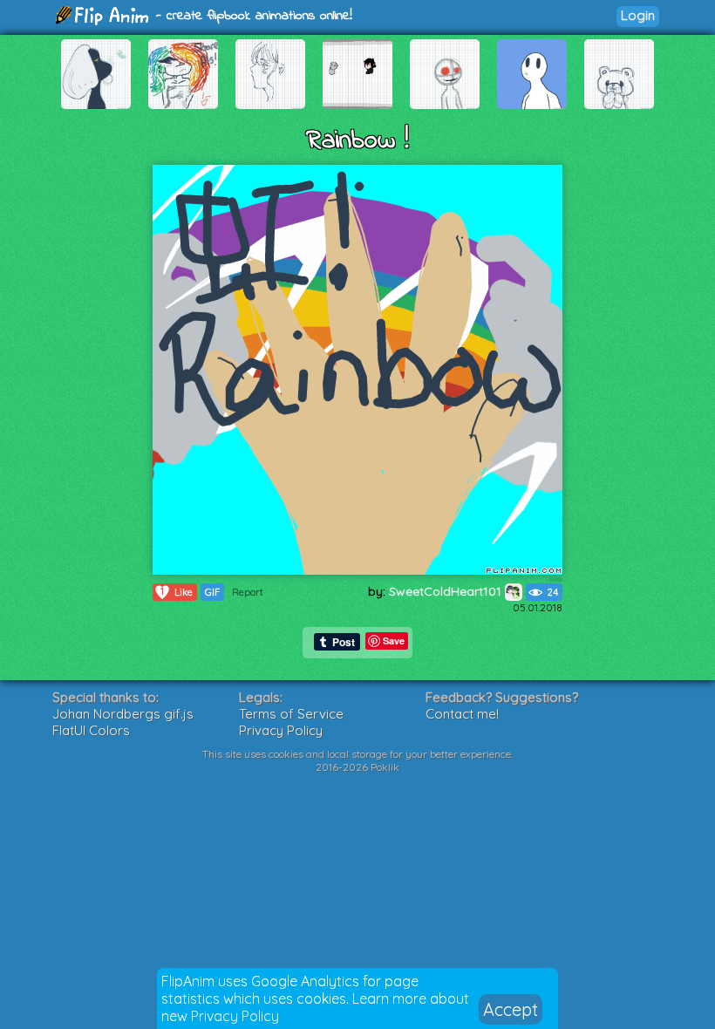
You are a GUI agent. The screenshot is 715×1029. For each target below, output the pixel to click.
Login (638, 15)
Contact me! (462, 713)
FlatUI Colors (91, 730)
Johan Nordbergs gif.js (123, 713)
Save (394, 640)
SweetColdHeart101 (447, 591)
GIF (212, 592)
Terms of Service (291, 713)
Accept (510, 1009)
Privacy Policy (235, 1016)
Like (176, 591)
